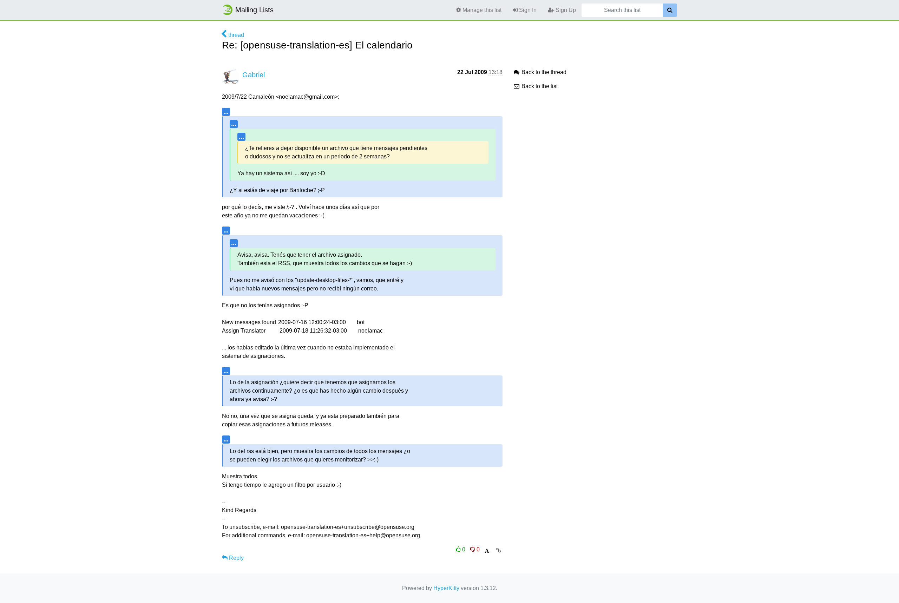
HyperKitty (446, 588)
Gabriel (253, 75)
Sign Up (565, 10)
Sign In (527, 10)
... (226, 111)
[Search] (670, 10)
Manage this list (481, 10)
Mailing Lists (254, 10)
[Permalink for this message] (498, 550)
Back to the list (539, 86)
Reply (236, 558)
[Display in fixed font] (486, 550)
